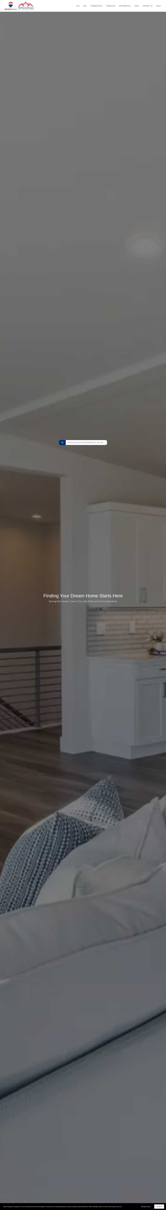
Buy (78, 6)
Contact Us (148, 6)
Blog (158, 6)
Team (136, 6)
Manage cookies (145, 1206)
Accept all (159, 1206)
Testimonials (125, 6)
